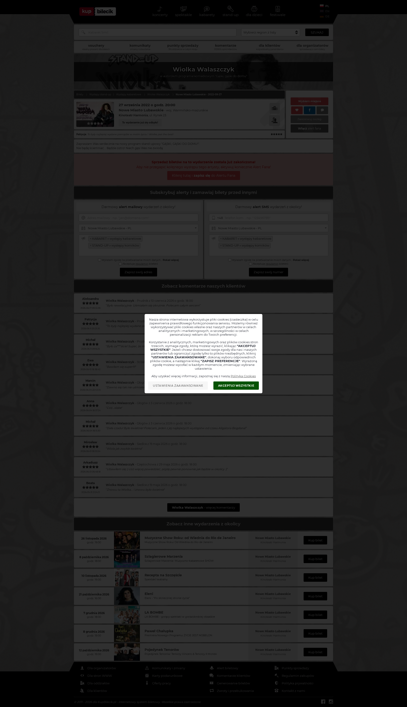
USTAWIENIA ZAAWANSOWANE (178, 385)
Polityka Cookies (243, 376)
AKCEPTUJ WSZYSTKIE (236, 385)
